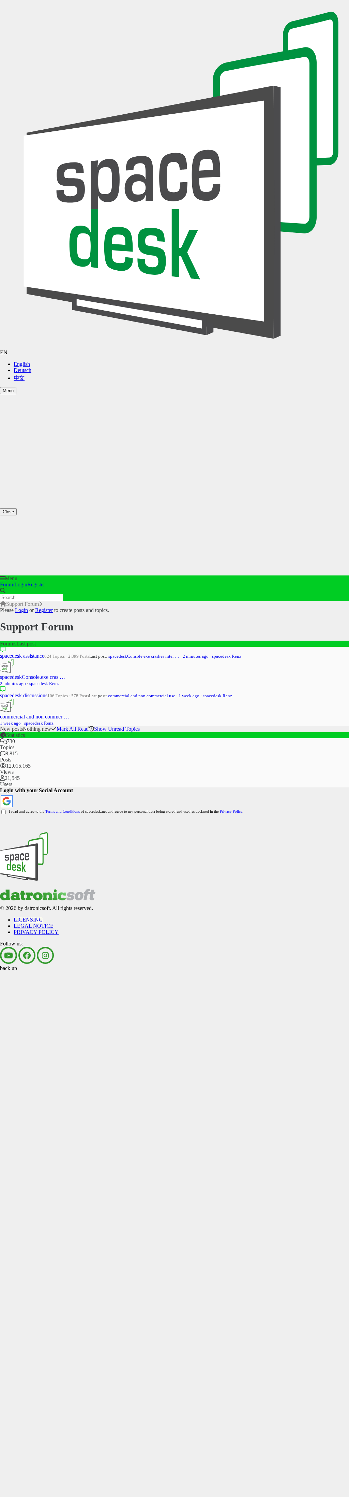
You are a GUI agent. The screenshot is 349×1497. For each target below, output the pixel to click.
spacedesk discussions (23, 695)
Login (20, 584)
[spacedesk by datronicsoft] (174, 175)
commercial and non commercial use (141, 695)
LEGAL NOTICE (34, 472)
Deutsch (22, 370)
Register (36, 584)
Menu (8, 390)
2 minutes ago (196, 656)
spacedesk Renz (226, 656)
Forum (7, 584)
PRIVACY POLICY (36, 478)
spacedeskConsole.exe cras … (32, 677)
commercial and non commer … (34, 716)
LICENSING (28, 466)
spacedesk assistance (22, 656)
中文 (19, 378)
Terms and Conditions (62, 811)
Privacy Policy (231, 811)
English (22, 364)
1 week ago (189, 695)
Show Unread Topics (117, 729)
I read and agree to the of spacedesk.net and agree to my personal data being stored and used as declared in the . (125, 811)
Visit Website (14, 460)
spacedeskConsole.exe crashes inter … (143, 656)
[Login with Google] (7, 801)
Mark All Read (73, 729)
